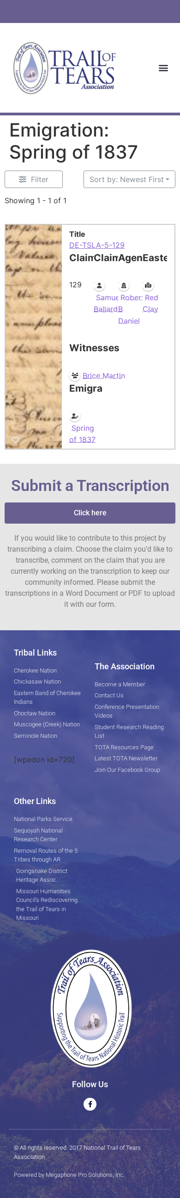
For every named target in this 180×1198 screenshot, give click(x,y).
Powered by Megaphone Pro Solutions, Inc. (69, 1174)
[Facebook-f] (90, 1104)
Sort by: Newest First (127, 179)
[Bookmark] (15, 440)
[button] (163, 67)
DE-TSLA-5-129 (97, 245)
